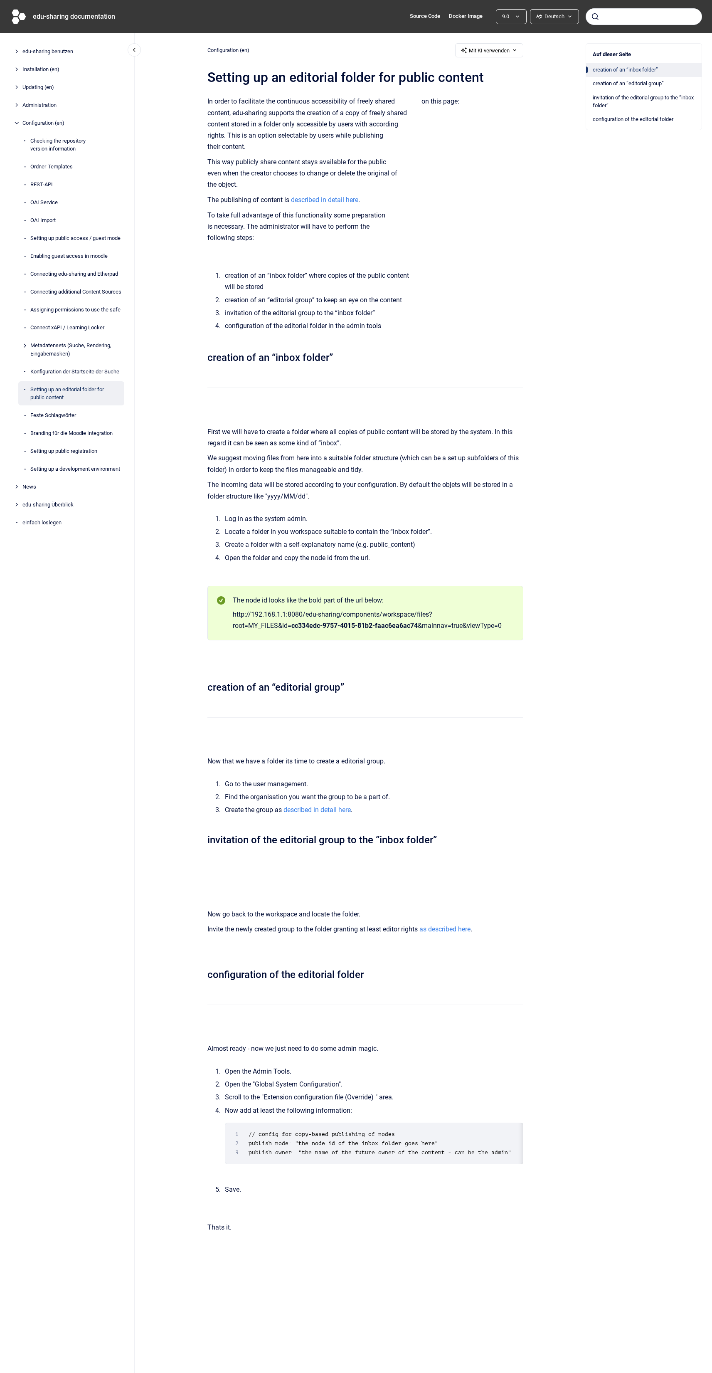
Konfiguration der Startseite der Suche (74, 371)
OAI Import (43, 220)
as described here (445, 929)
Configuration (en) (43, 123)
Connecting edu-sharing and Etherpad (74, 274)
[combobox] (644, 17)
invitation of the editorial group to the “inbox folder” (643, 101)
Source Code (425, 16)
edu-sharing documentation (74, 16)
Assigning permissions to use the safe (75, 309)
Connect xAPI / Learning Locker (67, 327)
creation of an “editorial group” (628, 83)
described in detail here (324, 200)
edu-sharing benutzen (47, 51)
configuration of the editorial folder (633, 119)
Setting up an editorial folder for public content (67, 393)
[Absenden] (595, 16)
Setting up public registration (63, 451)
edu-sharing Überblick (48, 504)
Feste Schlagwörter (53, 415)
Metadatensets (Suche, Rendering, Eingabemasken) (70, 349)
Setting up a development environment (75, 469)
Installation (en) (40, 69)
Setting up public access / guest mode (75, 238)
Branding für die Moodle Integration (71, 433)
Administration (39, 105)
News (29, 487)
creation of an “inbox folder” (625, 70)
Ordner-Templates (51, 166)
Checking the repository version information (58, 145)
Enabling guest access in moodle (69, 256)
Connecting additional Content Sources (75, 292)
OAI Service (44, 202)
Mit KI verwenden (489, 50)
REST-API (41, 184)
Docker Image (466, 16)
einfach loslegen (42, 522)
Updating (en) (38, 87)
